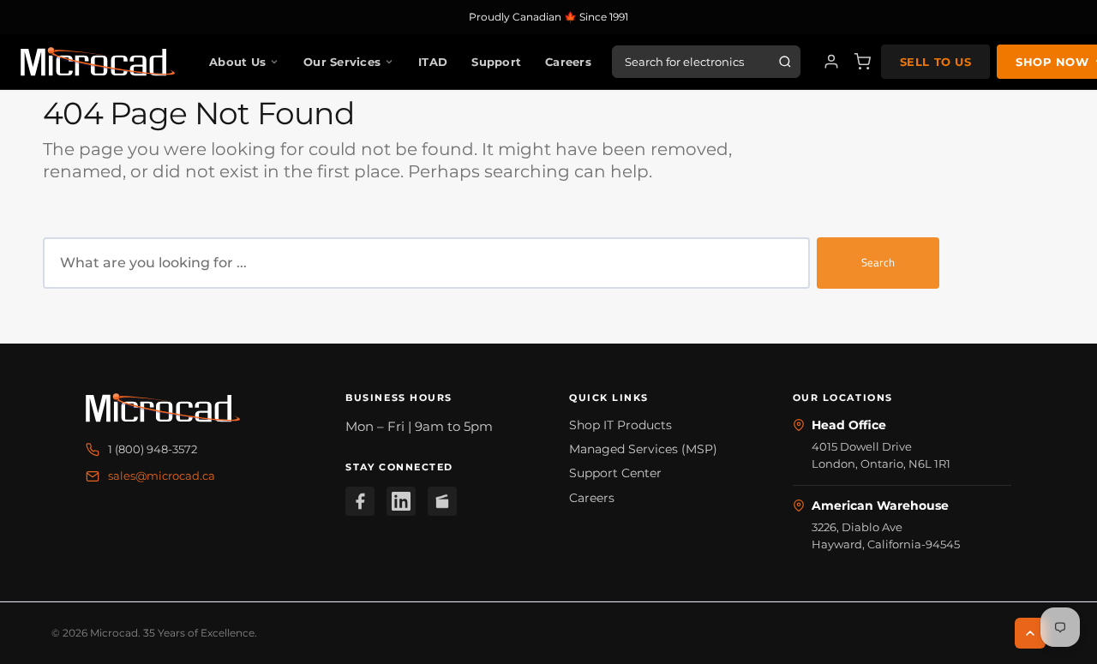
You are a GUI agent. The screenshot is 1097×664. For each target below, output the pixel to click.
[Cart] (862, 61)
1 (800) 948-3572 (152, 449)
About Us (237, 62)
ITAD (432, 62)
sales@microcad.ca (161, 475)
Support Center (615, 473)
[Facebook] (360, 501)
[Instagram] (442, 501)
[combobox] (426, 263)
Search (878, 262)
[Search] (785, 62)
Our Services (342, 62)
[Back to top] (1030, 633)
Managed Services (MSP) (643, 449)
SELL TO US (935, 62)
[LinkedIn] (401, 501)
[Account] (831, 61)
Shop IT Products (620, 425)
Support (496, 62)
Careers (568, 62)
